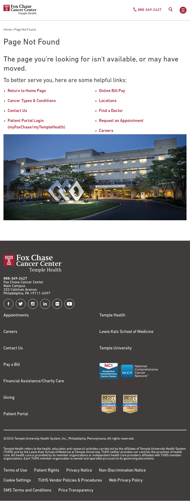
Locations (108, 101)
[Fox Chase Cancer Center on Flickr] (57, 304)
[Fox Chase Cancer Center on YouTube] (69, 304)
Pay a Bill (11, 365)
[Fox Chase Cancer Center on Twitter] (21, 304)
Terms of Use (15, 471)
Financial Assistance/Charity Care (33, 381)
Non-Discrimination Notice (122, 471)
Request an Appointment (121, 121)
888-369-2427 (15, 279)
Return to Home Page (27, 91)
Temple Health (112, 315)
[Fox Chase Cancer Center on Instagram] (33, 304)
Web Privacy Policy (126, 481)
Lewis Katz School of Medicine (126, 332)
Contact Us (17, 111)
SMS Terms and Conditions (27, 490)
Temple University (115, 348)
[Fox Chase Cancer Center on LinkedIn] (45, 304)
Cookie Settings (17, 481)
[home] (19, 14)
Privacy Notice (79, 471)
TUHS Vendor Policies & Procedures (70, 481)
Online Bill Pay (112, 91)
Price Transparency (75, 490)
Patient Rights (46, 471)
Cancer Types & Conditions (32, 101)
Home (7, 30)
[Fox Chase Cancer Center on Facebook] (8, 304)
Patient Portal (15, 414)
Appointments (16, 315)
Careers (106, 131)
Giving (9, 398)
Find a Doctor (111, 111)
